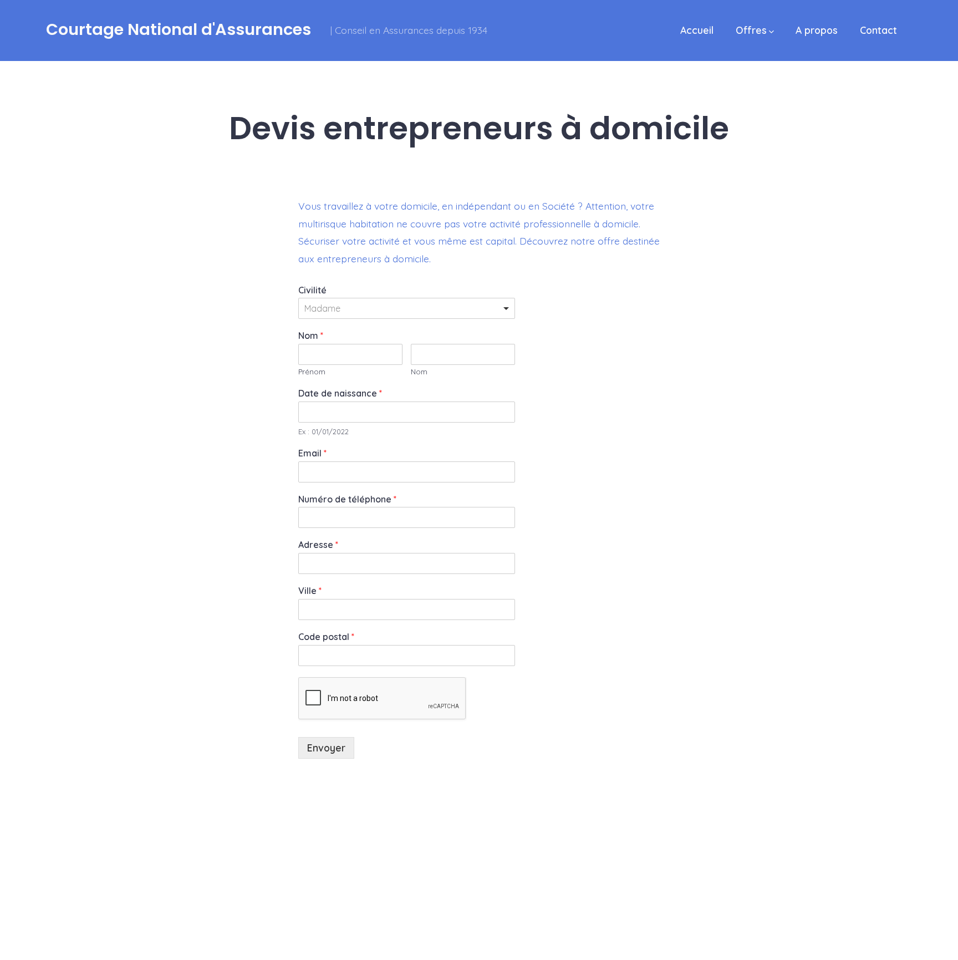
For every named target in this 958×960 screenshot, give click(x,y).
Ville (310, 590)
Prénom (311, 371)
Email (312, 453)
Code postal (326, 636)
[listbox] (406, 308)
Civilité (312, 290)
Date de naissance (340, 393)
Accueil (697, 30)
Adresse (318, 544)
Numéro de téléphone (347, 499)
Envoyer (326, 747)
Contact (878, 30)
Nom (310, 335)
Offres (751, 30)
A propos (817, 30)
